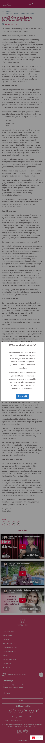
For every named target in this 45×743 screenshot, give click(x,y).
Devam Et (22, 396)
